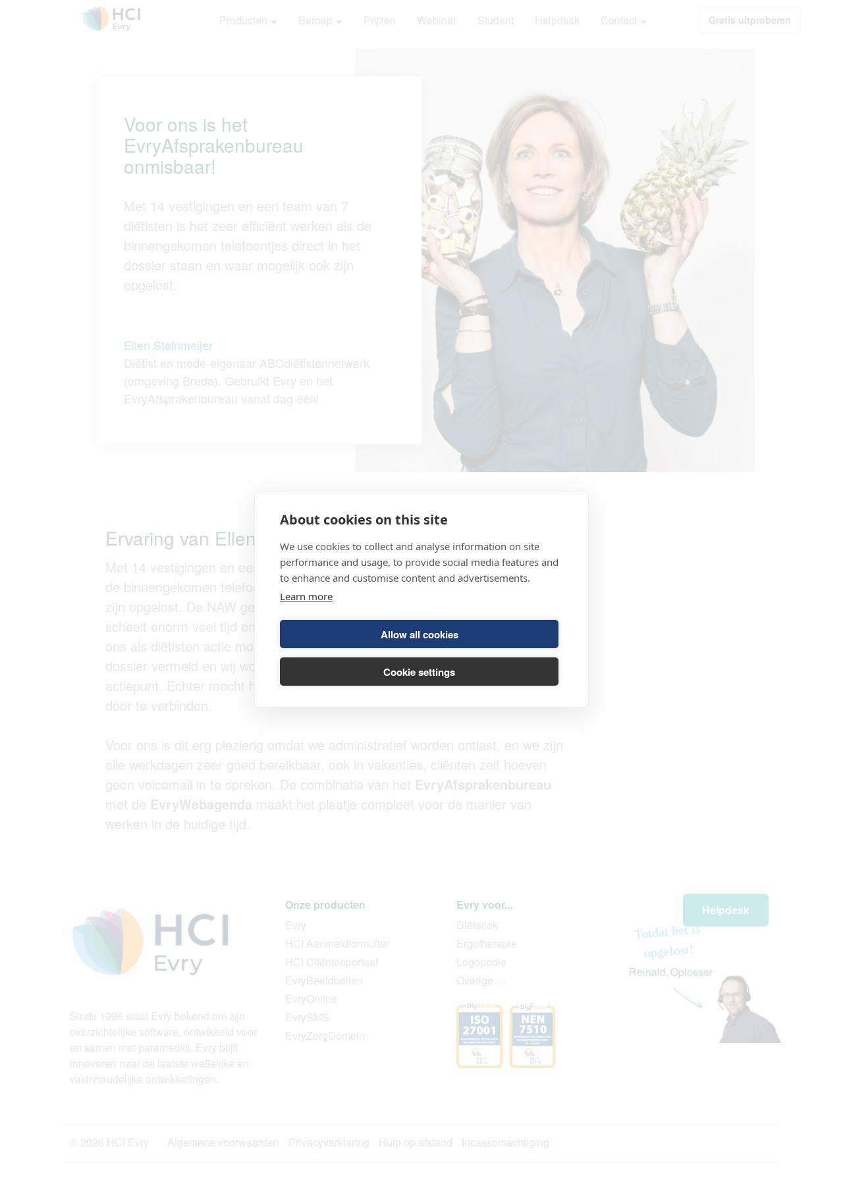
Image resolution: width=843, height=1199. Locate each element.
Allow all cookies (419, 634)
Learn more (306, 596)
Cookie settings (419, 672)
